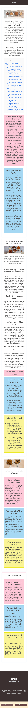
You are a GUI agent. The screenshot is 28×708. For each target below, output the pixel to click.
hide (11, 60)
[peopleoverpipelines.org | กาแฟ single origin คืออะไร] (14, 2)
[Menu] (2, 2)
